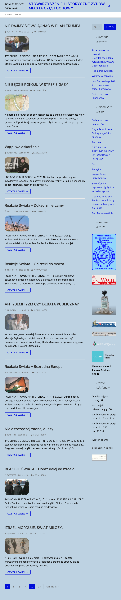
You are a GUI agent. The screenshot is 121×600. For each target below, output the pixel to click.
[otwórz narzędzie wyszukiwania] (109, 6)
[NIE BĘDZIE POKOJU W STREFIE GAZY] (17, 102)
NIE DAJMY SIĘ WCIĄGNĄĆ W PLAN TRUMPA (43, 26)
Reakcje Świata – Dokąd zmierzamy (34, 205)
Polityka (96, 169)
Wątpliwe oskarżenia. (23, 147)
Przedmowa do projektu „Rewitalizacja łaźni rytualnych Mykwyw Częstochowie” (103, 58)
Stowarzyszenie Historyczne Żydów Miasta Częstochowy (67, 6)
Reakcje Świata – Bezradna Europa (34, 366)
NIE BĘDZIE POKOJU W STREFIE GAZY (36, 84)
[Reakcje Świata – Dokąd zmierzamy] (17, 224)
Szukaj (110, 27)
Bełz (94, 164)
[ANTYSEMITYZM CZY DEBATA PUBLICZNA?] (17, 322)
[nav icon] (114, 6)
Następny (52, 586)
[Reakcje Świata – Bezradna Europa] (17, 385)
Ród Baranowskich (102, 70)
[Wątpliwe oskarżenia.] (17, 165)
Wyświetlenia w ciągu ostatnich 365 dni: (104, 427)
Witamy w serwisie (102, 75)
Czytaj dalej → (17, 70)
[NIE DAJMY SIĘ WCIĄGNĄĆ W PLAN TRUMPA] (17, 44)
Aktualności (40, 32)
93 (39, 586)
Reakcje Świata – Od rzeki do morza (34, 264)
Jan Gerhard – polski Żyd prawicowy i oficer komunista (103, 85)
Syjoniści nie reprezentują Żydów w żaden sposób (103, 187)
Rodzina (96, 142)
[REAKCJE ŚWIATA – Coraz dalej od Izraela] (17, 487)
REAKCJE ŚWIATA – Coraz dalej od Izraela (39, 469)
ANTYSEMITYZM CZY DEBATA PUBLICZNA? (42, 304)
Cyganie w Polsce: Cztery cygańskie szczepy (102, 133)
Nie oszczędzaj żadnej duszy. (29, 429)
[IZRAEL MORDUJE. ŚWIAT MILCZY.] (17, 546)
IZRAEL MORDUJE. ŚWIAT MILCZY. (34, 528)
